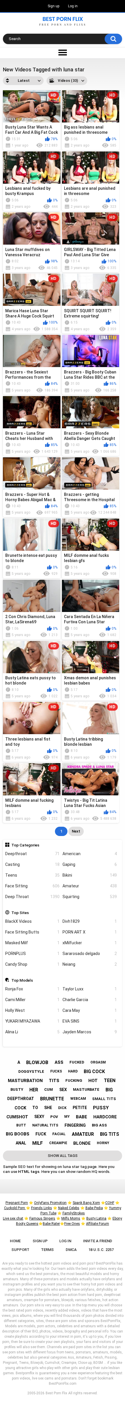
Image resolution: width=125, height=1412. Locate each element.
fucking (73, 1080)
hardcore (105, 1117)
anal (21, 1143)
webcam (78, 1099)
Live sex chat (13, 1218)
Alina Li (32, 1032)
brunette (52, 1099)
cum (48, 1089)
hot (93, 1080)
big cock (94, 1071)
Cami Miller (32, 999)
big (109, 1090)
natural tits (45, 1125)
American (90, 853)
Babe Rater (51, 1224)
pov (54, 1117)
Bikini (90, 875)
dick (62, 1108)
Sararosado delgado (90, 953)
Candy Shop (32, 964)
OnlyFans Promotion (50, 1203)
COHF (109, 1203)
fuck (40, 1134)
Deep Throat (32, 896)
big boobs (17, 1134)
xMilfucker (90, 942)
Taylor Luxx (90, 989)
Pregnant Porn (17, 1203)
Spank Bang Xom (86, 1203)
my (67, 1117)
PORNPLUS (32, 953)
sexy (39, 1116)
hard (73, 1071)
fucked (76, 1062)
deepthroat (20, 1098)
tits (54, 1080)
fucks (56, 1071)
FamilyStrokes (74, 1213)
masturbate (86, 1089)
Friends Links (41, 1208)
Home (15, 1241)
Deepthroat (32, 853)
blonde (82, 1143)
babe (81, 1117)
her (33, 1090)
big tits (109, 1134)
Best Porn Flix (56, 1393)
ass (59, 1062)
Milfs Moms (70, 1218)
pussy (101, 1108)
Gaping (90, 864)
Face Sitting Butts (32, 932)
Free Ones (72, 1224)
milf (37, 1143)
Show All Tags (63, 1155)
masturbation (25, 1080)
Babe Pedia (94, 1208)
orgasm (98, 1062)
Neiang (90, 964)
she (48, 1107)
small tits (104, 1099)
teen (109, 1080)
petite (80, 1107)
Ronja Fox (32, 989)
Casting (32, 864)
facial (59, 1134)
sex (63, 1089)
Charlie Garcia (90, 999)
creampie (58, 1143)
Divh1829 (90, 921)
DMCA (71, 1249)
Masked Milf (32, 942)
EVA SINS (90, 1021)
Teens (32, 875)
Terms (47, 1249)
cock (20, 1108)
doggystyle (31, 1071)
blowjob (37, 1062)
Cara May (90, 1010)
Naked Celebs (68, 1208)
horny (103, 1143)
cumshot (17, 1117)
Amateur (90, 886)
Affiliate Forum (97, 1224)
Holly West (32, 1010)
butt (21, 1125)
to (35, 1107)
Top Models (22, 980)
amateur (83, 1134)
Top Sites (20, 912)
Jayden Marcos (90, 1032)
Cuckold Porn (15, 1208)
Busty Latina (96, 1218)
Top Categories (25, 845)
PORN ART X (90, 932)
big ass (99, 1125)
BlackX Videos (32, 921)
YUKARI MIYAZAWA (32, 1021)
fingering (75, 1125)
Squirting (90, 896)
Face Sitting (32, 886)
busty (16, 1089)
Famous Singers (42, 1218)
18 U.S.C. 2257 (101, 1249)
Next (76, 831)
